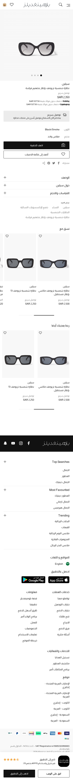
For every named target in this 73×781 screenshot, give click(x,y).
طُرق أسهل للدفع (27, 610)
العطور (65, 476)
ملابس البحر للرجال (59, 545)
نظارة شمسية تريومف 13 (23, 290)
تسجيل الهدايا (62, 657)
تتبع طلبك (64, 616)
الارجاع (66, 622)
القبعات (65, 527)
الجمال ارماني (62, 501)
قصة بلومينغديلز (28, 598)
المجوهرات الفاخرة (60, 539)
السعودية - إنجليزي (59, 714)
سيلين (65, 83)
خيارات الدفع (63, 610)
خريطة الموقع (30, 640)
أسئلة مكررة (63, 634)
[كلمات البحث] (60, 5)
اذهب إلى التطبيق (19, 773)
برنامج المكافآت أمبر (59, 669)
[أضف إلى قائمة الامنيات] (40, 236)
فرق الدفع (64, 628)
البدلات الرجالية (62, 521)
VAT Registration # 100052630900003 (52, 746)
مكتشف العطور (61, 663)
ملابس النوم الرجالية (59, 533)
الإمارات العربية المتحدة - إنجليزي (57, 685)
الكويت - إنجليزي (61, 702)
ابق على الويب (53, 773)
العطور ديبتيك (62, 495)
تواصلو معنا (63, 598)
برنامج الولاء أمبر (29, 616)
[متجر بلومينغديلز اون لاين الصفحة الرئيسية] (36, 4)
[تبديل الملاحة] (68, 5)
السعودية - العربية (60, 720)
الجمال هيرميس (61, 507)
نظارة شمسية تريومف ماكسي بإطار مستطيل (53, 292)
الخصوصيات (31, 628)
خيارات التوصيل (61, 604)
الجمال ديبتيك (62, 482)
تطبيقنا (33, 604)
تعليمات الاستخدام (27, 634)
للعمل (33, 622)
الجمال (66, 470)
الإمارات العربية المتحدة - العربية (57, 695)
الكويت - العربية (61, 708)
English (59, 563)
